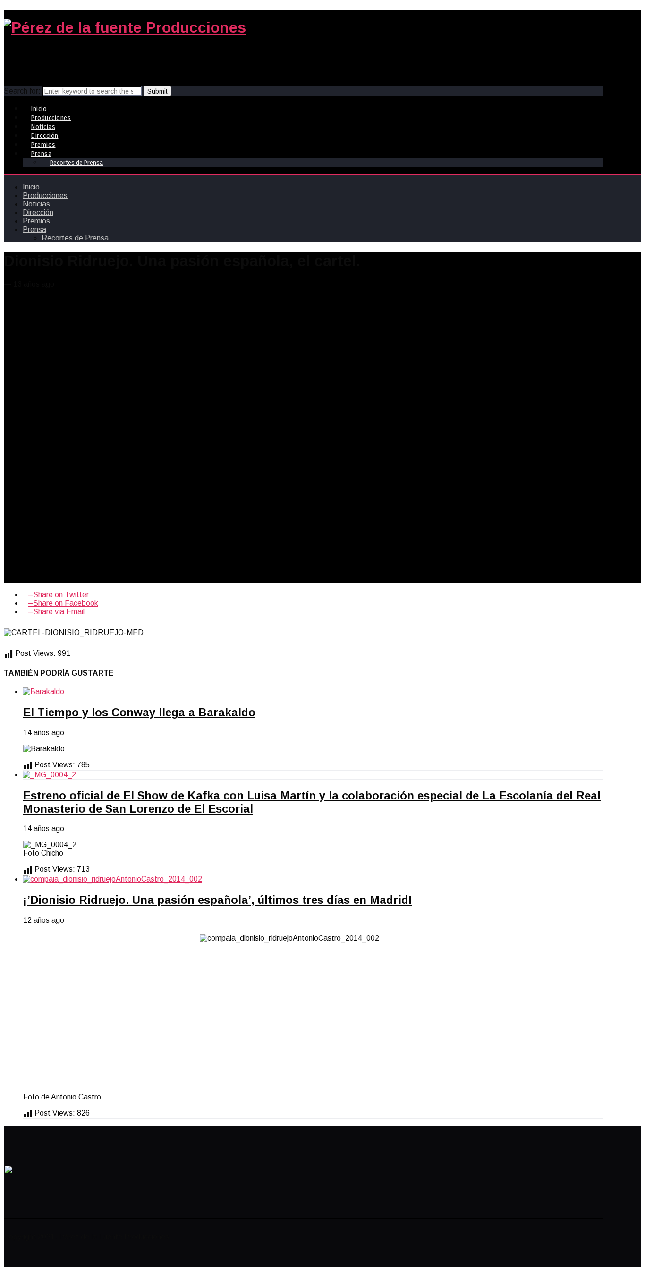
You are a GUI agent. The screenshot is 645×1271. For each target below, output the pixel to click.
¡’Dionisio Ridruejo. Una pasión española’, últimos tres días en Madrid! (217, 899)
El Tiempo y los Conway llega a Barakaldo (139, 712)
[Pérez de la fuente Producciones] (125, 27)
